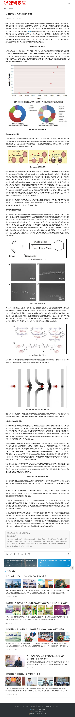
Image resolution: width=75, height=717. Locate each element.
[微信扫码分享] (7, 554)
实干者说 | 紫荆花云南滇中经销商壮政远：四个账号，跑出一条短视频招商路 (46, 657)
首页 (5, 8)
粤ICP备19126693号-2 (38, 711)
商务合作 (25, 706)
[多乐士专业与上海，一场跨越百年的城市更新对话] (37, 584)
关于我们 (17, 706)
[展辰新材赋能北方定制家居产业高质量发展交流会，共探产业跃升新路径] (37, 637)
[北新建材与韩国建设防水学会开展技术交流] (37, 681)
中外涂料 (55, 706)
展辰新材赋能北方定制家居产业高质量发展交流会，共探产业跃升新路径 (34, 629)
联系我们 (48, 706)
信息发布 (40, 706)
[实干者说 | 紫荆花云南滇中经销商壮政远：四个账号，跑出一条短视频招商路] (15, 661)
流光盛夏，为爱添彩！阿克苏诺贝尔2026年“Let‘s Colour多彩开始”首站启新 (36, 603)
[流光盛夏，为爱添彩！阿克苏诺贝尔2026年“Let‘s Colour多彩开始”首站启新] (37, 610)
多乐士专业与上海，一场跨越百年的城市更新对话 (25, 576)
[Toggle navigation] (69, 3)
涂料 (19, 18)
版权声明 (32, 706)
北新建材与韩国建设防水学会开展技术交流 (22, 674)
